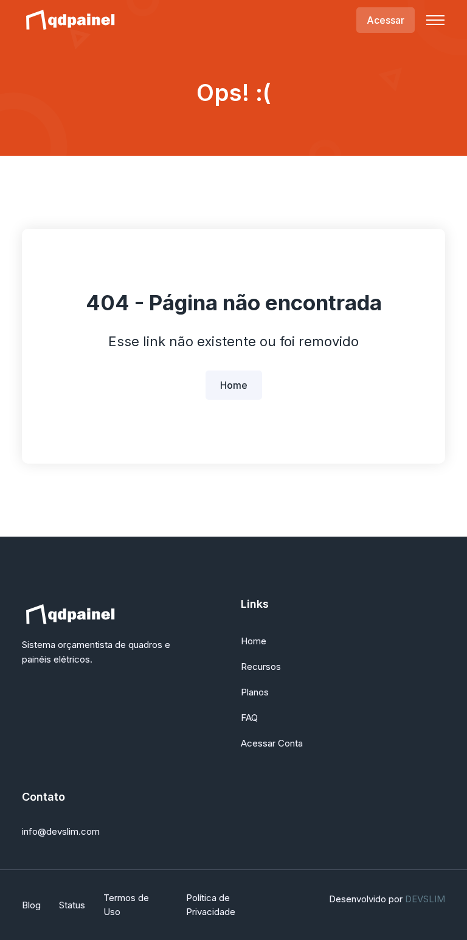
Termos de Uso (126, 904)
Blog (31, 905)
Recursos (261, 666)
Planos (255, 692)
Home (233, 385)
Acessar (385, 20)
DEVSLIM (425, 899)
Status (72, 905)
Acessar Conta (272, 743)
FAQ (249, 717)
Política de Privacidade (210, 904)
